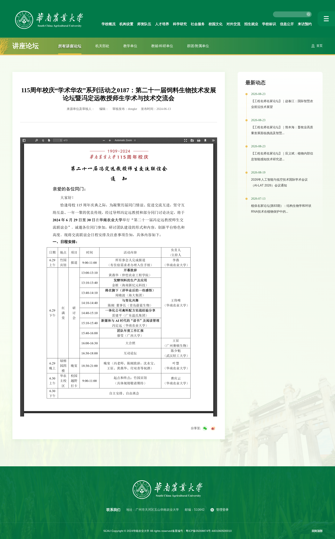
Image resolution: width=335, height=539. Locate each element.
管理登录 (222, 509)
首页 (319, 45)
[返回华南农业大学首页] (49, 12)
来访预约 (305, 24)
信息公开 (287, 24)
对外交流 (233, 24)
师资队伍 (144, 24)
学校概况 (109, 24)
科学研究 (180, 24)
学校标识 (269, 24)
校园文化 (216, 24)
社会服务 (198, 24)
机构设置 (126, 24)
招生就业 (251, 24)
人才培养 (162, 24)
